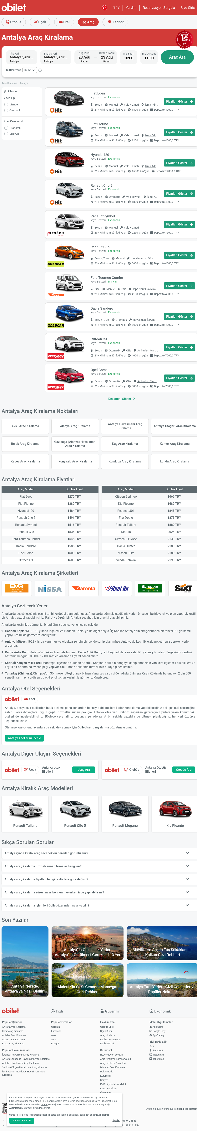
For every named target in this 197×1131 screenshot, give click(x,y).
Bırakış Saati (149, 53)
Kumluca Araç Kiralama (125, 461)
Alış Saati (128, 53)
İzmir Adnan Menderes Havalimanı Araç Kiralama (23, 1073)
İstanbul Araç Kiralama (112, 1067)
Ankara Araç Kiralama (14, 1026)
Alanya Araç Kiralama (75, 426)
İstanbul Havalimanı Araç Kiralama (20, 1054)
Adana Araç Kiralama (13, 1039)
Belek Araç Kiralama (25, 444)
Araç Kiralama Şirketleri (113, 1063)
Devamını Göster (119, 399)
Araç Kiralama (107, 1035)
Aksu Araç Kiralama (25, 426)
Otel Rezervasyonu (110, 1039)
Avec (54, 1035)
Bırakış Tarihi (106, 53)
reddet (44, 1104)
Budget (55, 1043)
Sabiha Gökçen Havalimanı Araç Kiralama (24, 1067)
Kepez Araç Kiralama (25, 461)
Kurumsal (105, 1075)
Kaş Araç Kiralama (125, 444)
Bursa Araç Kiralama (13, 1043)
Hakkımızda (106, 1071)
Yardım (131, 8)
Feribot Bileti (107, 1043)
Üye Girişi (188, 8)
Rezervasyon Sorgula (159, 8)
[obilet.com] (23, 10)
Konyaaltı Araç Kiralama (75, 461)
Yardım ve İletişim (110, 1096)
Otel (66, 22)
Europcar (56, 1031)
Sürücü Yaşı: (13, 69)
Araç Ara (177, 57)
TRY (116, 8)
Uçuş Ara (84, 769)
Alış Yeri (14, 53)
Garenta (55, 1026)
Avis (53, 1039)
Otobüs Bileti (107, 1026)
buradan (36, 1115)
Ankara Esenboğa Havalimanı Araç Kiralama (26, 1058)
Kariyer (104, 1080)
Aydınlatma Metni (18, 1108)
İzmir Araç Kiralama (12, 1031)
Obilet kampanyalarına (93, 727)
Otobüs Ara (184, 769)
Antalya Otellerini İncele (24, 738)
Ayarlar (116, 1120)
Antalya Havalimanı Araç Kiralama (125, 426)
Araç (90, 22)
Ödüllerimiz (106, 1092)
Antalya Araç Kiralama (14, 1035)
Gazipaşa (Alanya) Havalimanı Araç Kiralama (75, 444)
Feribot (118, 22)
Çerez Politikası (108, 1088)
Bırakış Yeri (50, 53)
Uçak (42, 22)
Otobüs (15, 22)
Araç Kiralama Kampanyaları (115, 1058)
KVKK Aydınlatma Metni (113, 1084)
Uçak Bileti (106, 1031)
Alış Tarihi (84, 53)
